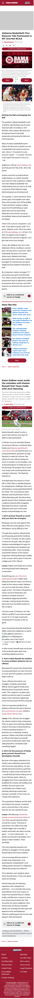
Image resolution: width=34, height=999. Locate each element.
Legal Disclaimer (26, 968)
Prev (7, 80)
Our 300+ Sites (25, 958)
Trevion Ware (8, 404)
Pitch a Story (24, 961)
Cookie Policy (7, 968)
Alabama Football (13, 941)
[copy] (13, 45)
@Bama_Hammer (14, 634)
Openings (23, 954)
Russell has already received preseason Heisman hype (16, 817)
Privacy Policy (7, 965)
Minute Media (12, 982)
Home (4, 366)
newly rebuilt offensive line (12, 714)
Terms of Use (25, 965)
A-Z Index (23, 972)
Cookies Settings (8, 978)
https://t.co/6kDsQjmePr (13, 637)
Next (26, 80)
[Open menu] (3, 3)
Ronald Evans (8, 42)
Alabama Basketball (13, 366)
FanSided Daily (7, 961)
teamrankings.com (24, 165)
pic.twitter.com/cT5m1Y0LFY (13, 639)
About (4, 954)
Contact (4, 958)
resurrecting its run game (13, 711)
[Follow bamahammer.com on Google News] (29, 296)
